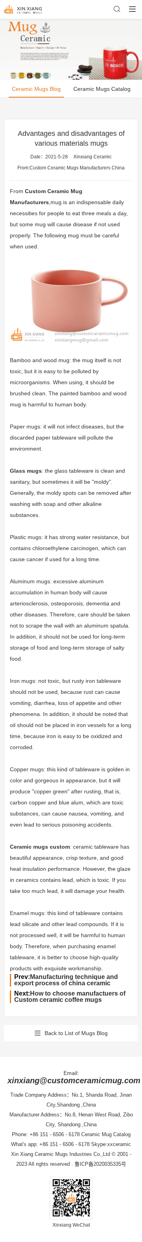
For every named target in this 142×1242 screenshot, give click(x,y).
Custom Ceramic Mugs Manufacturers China (77, 168)
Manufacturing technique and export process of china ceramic (66, 979)
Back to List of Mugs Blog (76, 1033)
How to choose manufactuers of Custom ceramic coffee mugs (69, 996)
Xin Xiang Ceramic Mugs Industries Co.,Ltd (60, 1154)
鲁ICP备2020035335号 (100, 1164)
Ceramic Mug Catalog (106, 1134)
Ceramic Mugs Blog (36, 89)
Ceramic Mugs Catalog (102, 89)
